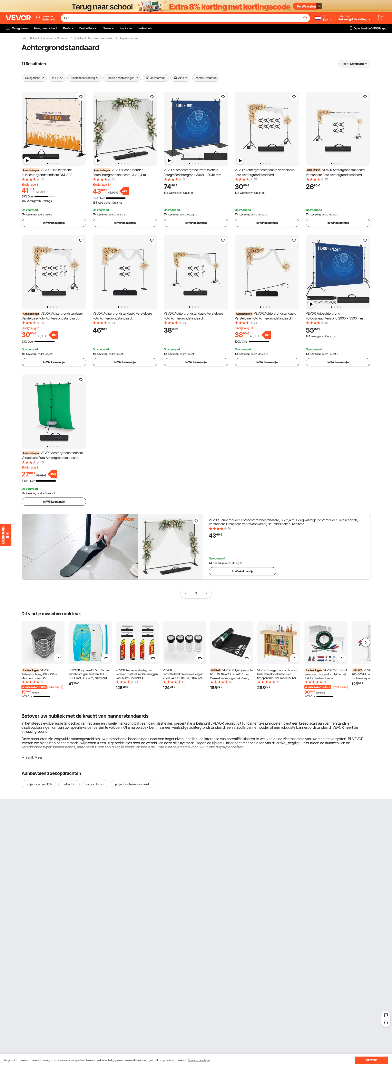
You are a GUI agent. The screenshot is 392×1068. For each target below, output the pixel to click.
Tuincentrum (47, 38)
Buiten (33, 38)
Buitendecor (63, 38)
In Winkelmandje (54, 222)
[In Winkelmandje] (58, 658)
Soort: (345, 63)
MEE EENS (371, 1060)
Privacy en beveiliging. (199, 1060)
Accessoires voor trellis (100, 38)
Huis (24, 38)
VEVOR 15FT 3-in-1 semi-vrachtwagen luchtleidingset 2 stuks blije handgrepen (325, 674)
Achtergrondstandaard (128, 38)
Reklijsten (79, 38)
